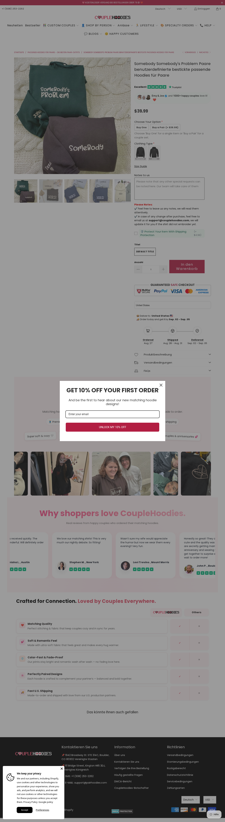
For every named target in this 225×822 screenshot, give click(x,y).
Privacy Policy (30, 802)
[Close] (161, 385)
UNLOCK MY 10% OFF (112, 427)
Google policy (45, 802)
